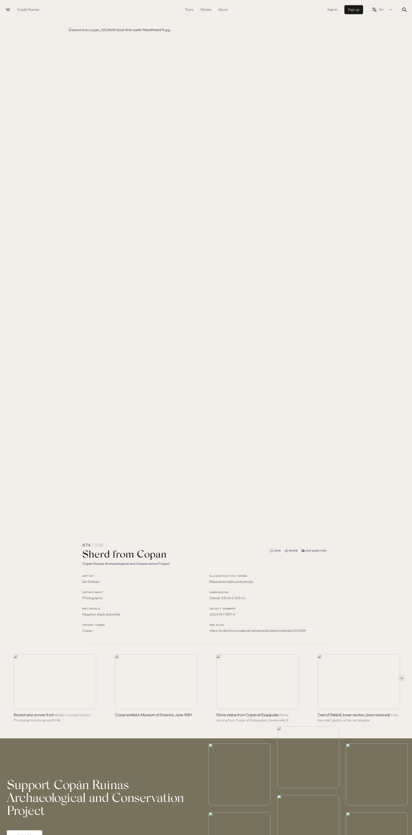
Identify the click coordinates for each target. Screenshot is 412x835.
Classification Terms (228, 576)
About (222, 9)
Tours (189, 9)
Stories (205, 9)
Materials (91, 609)
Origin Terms (93, 625)
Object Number (222, 609)
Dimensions (219, 592)
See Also (217, 625)
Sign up (353, 9)
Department (93, 592)
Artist (88, 576)
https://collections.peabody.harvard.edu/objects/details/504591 (257, 630)
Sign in (332, 9)
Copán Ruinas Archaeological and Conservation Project (126, 563)
